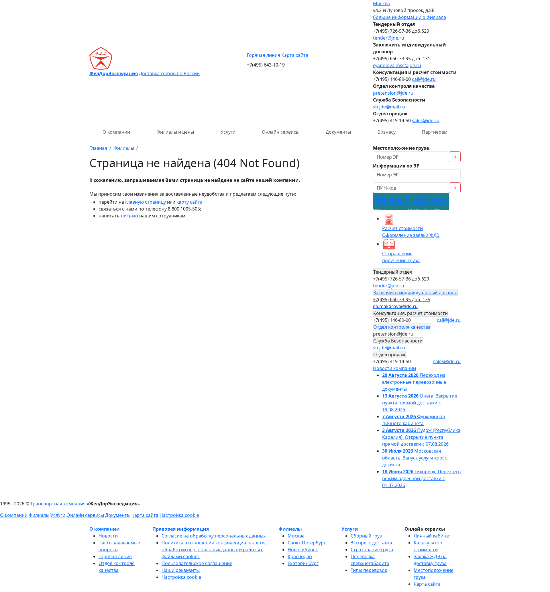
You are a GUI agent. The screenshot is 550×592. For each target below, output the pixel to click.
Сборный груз (366, 536)
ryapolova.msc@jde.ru (397, 65)
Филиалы (39, 515)
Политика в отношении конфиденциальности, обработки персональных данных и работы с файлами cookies (214, 550)
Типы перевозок (369, 570)
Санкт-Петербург (307, 543)
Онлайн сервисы (280, 132)
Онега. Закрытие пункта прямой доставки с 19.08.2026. (419, 403)
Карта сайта (294, 55)
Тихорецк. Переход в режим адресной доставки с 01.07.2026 (421, 478)
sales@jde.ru (425, 120)
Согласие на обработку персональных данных (214, 536)
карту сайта (189, 202)
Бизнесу (387, 132)
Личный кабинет (411, 203)
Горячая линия (263, 55)
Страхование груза (372, 549)
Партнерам (434, 132)
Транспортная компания (58, 504)
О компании (116, 132)
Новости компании (394, 368)
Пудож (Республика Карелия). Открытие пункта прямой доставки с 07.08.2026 (421, 437)
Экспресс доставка (371, 543)
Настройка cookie (179, 515)
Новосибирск (303, 549)
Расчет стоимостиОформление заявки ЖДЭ (410, 231)
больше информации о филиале (409, 17)
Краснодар (300, 556)
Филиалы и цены (175, 132)
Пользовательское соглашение (197, 563)
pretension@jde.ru (393, 93)
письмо (129, 216)
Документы (338, 132)
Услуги (228, 132)
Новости (108, 536)
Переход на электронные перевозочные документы (414, 382)
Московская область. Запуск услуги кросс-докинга (415, 458)
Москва (381, 3)
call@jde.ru (424, 79)
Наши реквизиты (181, 570)
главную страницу (145, 202)
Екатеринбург (303, 563)
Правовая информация (180, 529)
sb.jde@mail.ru (389, 107)
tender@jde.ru (388, 38)
